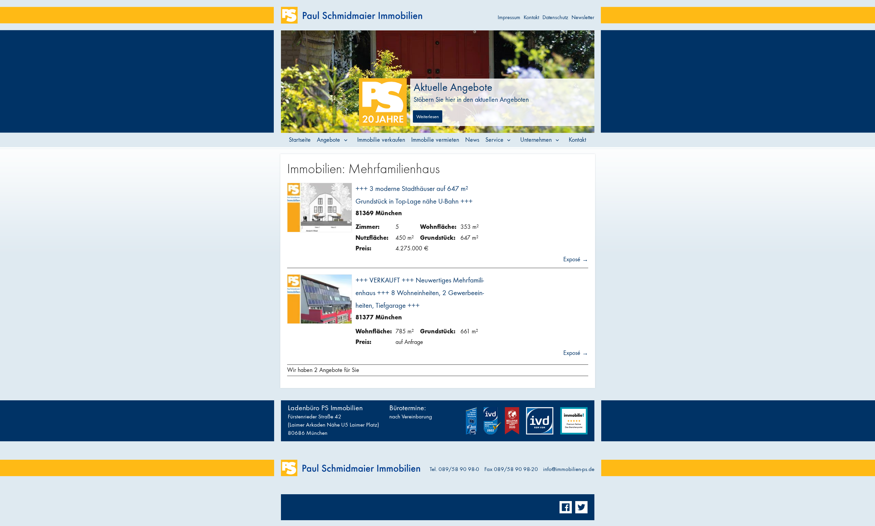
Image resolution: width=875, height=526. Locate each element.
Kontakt (531, 17)
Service (494, 139)
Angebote (328, 139)
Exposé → (575, 259)
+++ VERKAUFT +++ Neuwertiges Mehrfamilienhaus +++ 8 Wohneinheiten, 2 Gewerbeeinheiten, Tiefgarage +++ (419, 293)
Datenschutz (555, 17)
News (472, 139)
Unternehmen (536, 139)
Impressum (509, 17)
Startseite (300, 139)
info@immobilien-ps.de (568, 469)
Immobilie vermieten (435, 139)
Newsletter (582, 17)
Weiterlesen (427, 116)
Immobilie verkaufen (381, 139)
